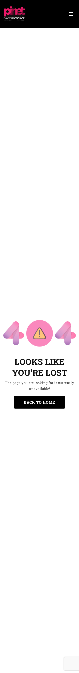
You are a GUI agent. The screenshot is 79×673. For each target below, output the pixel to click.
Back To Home (39, 402)
